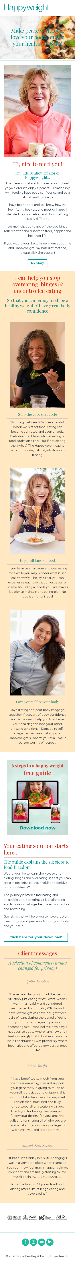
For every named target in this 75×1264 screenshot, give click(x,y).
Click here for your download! (35, 937)
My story (37, 263)
